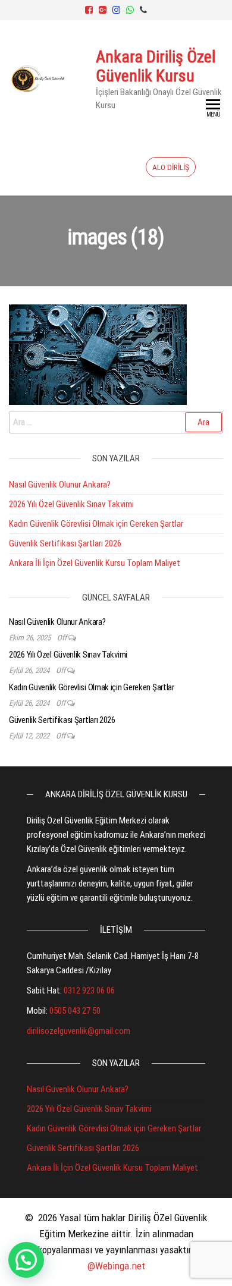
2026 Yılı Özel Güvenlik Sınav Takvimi (71, 504)
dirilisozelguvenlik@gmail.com (78, 1031)
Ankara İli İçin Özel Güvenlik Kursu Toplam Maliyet (94, 563)
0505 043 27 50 (75, 1010)
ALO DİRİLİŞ (170, 167)
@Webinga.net (116, 1266)
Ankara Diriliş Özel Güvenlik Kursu (155, 66)
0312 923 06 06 (89, 990)
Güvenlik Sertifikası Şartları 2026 (65, 543)
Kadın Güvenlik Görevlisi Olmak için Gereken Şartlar (96, 523)
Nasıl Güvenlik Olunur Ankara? (60, 484)
